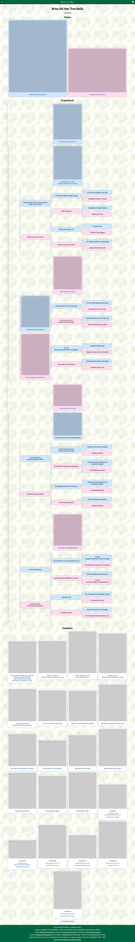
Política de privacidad (61, 940)
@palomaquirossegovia (47, 932)
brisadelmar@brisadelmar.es (44, 935)
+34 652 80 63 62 (67, 935)
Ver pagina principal (67, 921)
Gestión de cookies (75, 940)
